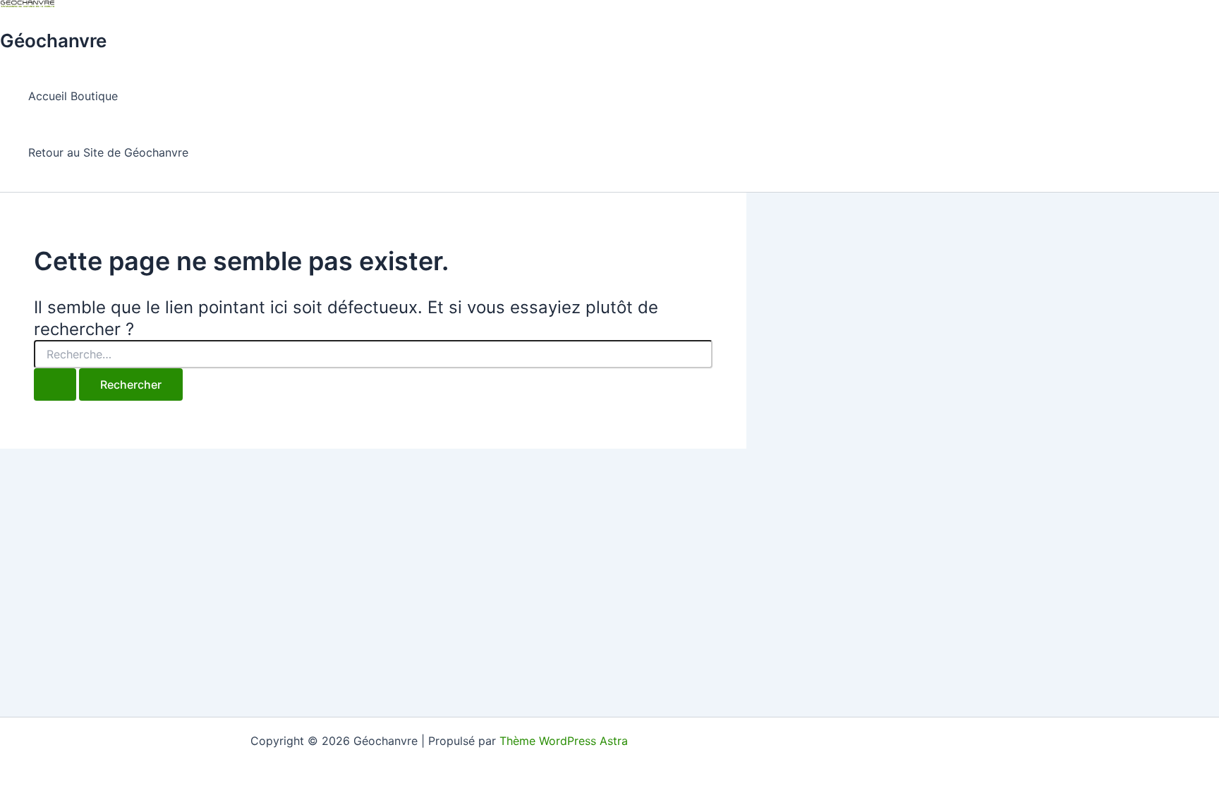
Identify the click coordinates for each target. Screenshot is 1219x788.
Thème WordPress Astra (563, 741)
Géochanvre (53, 40)
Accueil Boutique (73, 96)
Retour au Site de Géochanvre (108, 152)
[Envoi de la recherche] (55, 384)
